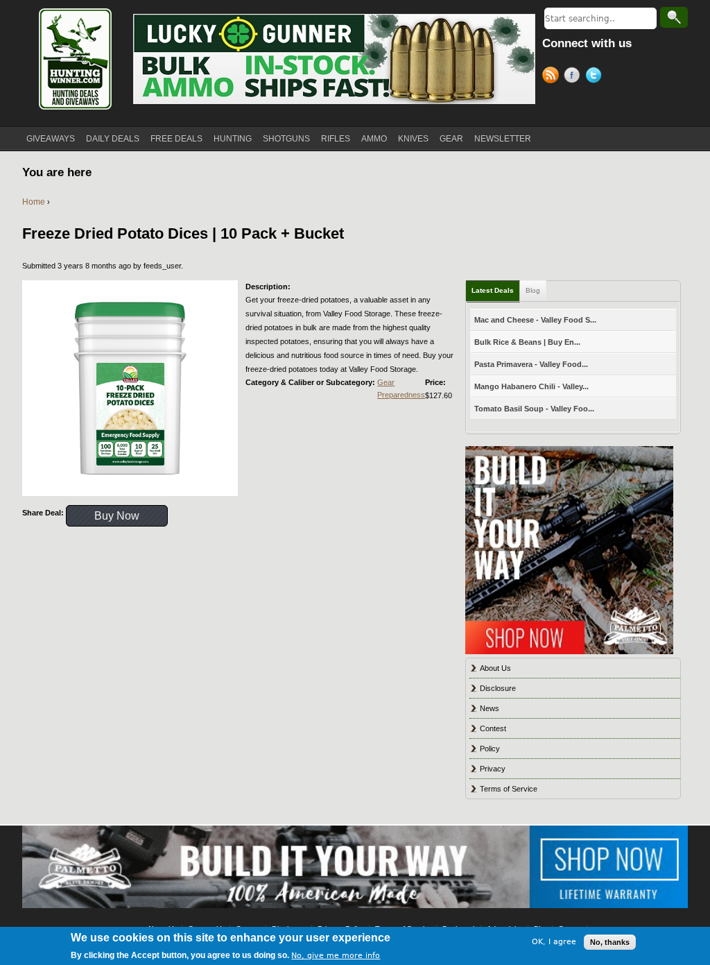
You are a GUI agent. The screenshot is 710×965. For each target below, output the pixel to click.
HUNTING (233, 139)
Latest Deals (492, 290)
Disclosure (498, 688)
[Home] (74, 59)
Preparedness (401, 395)
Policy (490, 748)
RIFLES (335, 139)
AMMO (374, 139)
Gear (386, 382)
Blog (533, 290)
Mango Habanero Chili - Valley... (531, 386)
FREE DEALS (176, 139)
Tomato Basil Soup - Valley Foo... (534, 408)
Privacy (492, 769)
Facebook (574, 77)
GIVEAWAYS (50, 139)
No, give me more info (335, 955)
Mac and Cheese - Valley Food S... (535, 320)
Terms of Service (508, 789)
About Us (495, 668)
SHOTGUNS (286, 139)
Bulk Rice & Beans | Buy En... (527, 342)
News (489, 708)
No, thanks (610, 942)
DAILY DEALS (112, 139)
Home (33, 202)
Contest (493, 728)
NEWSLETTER (502, 139)
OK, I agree (554, 941)
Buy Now (116, 516)
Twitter (596, 77)
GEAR (451, 139)
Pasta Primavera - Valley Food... (531, 364)
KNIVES (413, 139)
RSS (553, 77)
